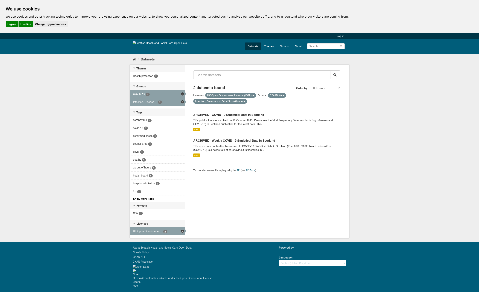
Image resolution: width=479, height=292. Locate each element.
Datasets (253, 46)
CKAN (285, 252)
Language (285, 257)
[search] (335, 74)
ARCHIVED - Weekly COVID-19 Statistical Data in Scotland (234, 140)
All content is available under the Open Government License (176, 278)
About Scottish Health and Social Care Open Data (162, 247)
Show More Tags (143, 198)
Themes (269, 46)
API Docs (250, 170)
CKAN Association (143, 261)
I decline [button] (25, 24)
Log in (340, 36)
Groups (284, 46)
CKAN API (139, 257)
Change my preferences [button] (50, 24)
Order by (301, 88)
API (238, 170)
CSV (196, 129)
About (298, 46)
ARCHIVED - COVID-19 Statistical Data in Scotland (228, 114)
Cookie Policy (141, 252)
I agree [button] (11, 24)
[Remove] (253, 95)
